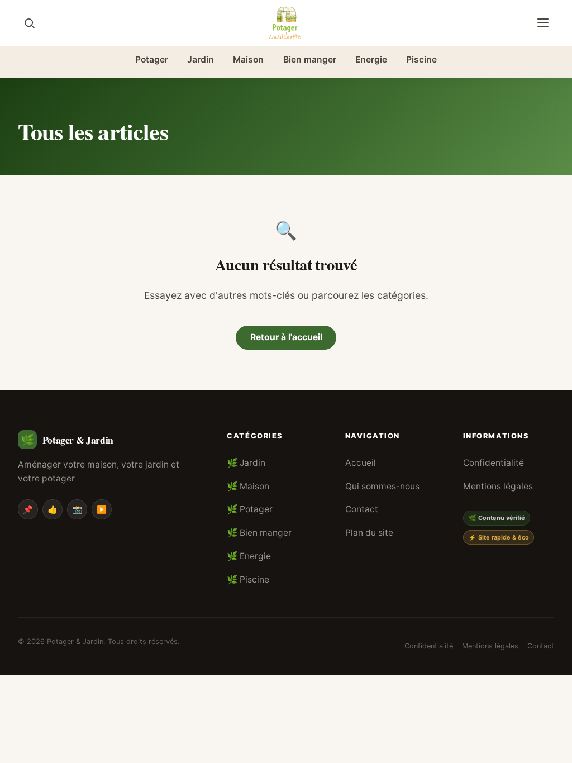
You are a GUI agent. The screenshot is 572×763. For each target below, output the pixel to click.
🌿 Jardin (246, 462)
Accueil (360, 462)
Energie (371, 59)
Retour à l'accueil (286, 337)
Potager (151, 59)
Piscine (421, 59)
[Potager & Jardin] (286, 23)
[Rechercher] (29, 23)
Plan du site (369, 532)
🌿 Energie (249, 556)
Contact (361, 509)
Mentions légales (498, 486)
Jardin (200, 59)
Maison (248, 59)
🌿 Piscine (248, 579)
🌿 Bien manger (259, 532)
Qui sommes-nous (382, 486)
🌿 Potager (250, 509)
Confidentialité (493, 462)
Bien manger (309, 59)
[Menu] (543, 23)
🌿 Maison (248, 486)
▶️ (102, 509)
